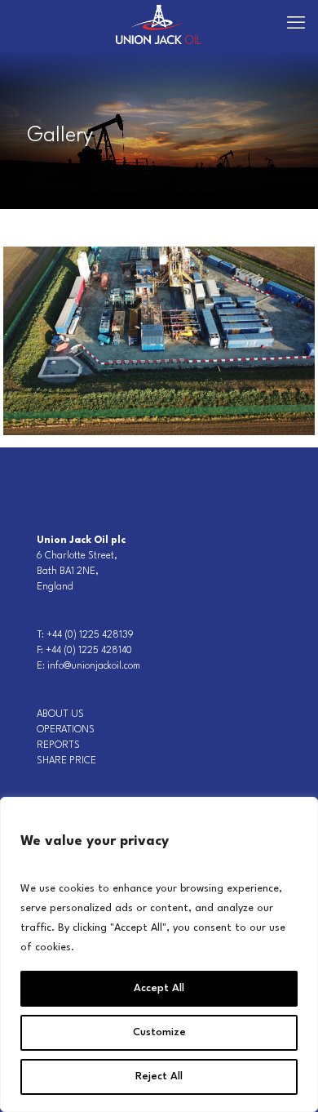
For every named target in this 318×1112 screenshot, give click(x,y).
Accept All (159, 988)
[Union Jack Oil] (159, 24)
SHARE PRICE (66, 761)
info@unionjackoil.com (93, 666)
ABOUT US (60, 714)
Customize (159, 1032)
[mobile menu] (296, 24)
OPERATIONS (66, 730)
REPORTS (58, 745)
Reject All (159, 1076)
